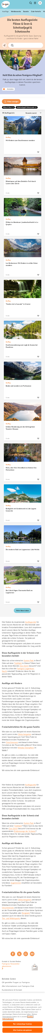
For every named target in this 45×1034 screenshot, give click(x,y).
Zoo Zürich (24, 666)
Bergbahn (26, 913)
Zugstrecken (16, 883)
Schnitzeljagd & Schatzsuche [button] (26, 107)
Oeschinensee (12, 742)
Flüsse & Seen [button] (7, 107)
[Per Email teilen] (32, 954)
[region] (22, 1013)
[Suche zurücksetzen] (39, 45)
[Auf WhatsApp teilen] (25, 954)
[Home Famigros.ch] (5, 4)
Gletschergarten (24, 734)
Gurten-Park (29, 660)
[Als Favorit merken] (38, 152)
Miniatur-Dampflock (26, 748)
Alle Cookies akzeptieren (22, 1030)
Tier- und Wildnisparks (11, 918)
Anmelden (10, 89)
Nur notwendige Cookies (22, 1024)
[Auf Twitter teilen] (19, 954)
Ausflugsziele (30, 622)
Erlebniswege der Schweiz (25, 831)
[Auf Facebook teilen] (13, 954)
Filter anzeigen (12, 101)
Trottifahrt (18, 663)
